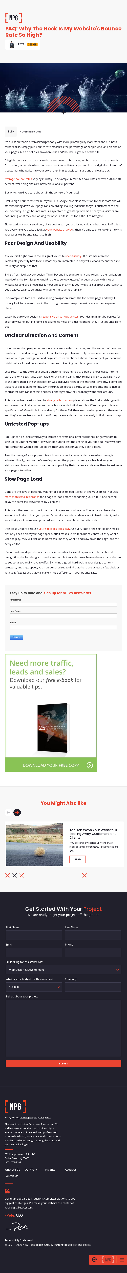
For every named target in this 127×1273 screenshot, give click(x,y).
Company (71, 979)
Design (32, 44)
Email (9, 944)
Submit (63, 1063)
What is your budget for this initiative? (29, 979)
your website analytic (59, 229)
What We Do (12, 1169)
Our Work (31, 1169)
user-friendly (73, 256)
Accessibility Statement (19, 1240)
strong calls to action (60, 400)
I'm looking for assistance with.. (25, 962)
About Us (71, 1169)
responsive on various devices (60, 316)
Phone (69, 944)
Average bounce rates (18, 179)
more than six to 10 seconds (22, 496)
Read (78, 859)
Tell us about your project (22, 996)
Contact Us (11, 1176)
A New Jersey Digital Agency (35, 1117)
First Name (12, 927)
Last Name (71, 927)
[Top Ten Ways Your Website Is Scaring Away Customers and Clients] (34, 844)
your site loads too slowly (54, 529)
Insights (50, 1169)
